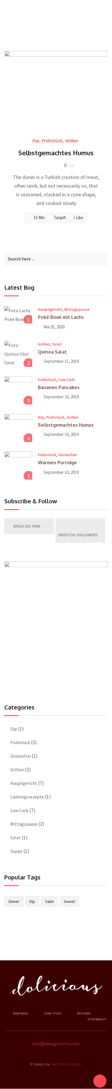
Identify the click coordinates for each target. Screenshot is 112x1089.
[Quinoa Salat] (18, 354)
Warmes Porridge (57, 462)
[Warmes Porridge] (18, 466)
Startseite (20, 1013)
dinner (14, 901)
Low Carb (66, 379)
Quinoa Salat (52, 352)
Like (79, 217)
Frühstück (52, 140)
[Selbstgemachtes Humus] (18, 428)
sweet (69, 901)
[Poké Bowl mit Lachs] (18, 314)
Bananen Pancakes (59, 387)
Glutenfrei (67, 454)
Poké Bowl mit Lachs (61, 317)
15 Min (39, 217)
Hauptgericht (50, 309)
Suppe (16, 851)
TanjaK (60, 217)
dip (32, 901)
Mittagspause (76, 309)
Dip (35, 140)
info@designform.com (56, 1044)
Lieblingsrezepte (27, 797)
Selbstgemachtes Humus (56, 153)
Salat (57, 344)
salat (49, 901)
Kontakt (84, 1013)
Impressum (97, 1019)
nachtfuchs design (66, 1064)
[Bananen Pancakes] (18, 390)
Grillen (71, 140)
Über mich (52, 1013)
